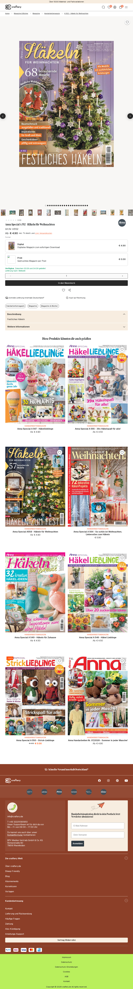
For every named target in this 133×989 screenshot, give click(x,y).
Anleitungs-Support (14, 934)
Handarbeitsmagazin (52, 13)
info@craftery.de (15, 816)
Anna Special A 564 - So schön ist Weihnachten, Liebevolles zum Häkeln (98, 533)
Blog (7, 876)
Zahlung (9, 923)
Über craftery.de (13, 866)
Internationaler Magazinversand (67, 2)
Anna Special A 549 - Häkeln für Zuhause (35, 637)
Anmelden (78, 843)
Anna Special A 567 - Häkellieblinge (35, 428)
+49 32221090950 (18, 821)
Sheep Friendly (12, 871)
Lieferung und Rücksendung (18, 913)
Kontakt (9, 908)
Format (8, 237)
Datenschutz (66, 962)
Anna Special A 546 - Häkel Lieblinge (97, 637)
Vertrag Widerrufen (66, 940)
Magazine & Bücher (21, 13)
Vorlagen (9, 891)
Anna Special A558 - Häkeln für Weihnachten (35, 531)
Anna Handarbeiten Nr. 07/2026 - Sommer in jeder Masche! (98, 740)
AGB (66, 976)
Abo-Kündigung (12, 929)
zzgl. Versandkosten (43, 233)
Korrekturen (11, 886)
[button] (45, 205)
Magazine (36, 13)
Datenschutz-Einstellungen (66, 967)
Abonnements (11, 881)
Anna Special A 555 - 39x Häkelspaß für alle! (98, 428)
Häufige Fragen (12, 918)
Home (7, 13)
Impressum (66, 957)
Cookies (66, 972)
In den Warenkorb (66, 283)
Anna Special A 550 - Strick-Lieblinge (35, 740)
